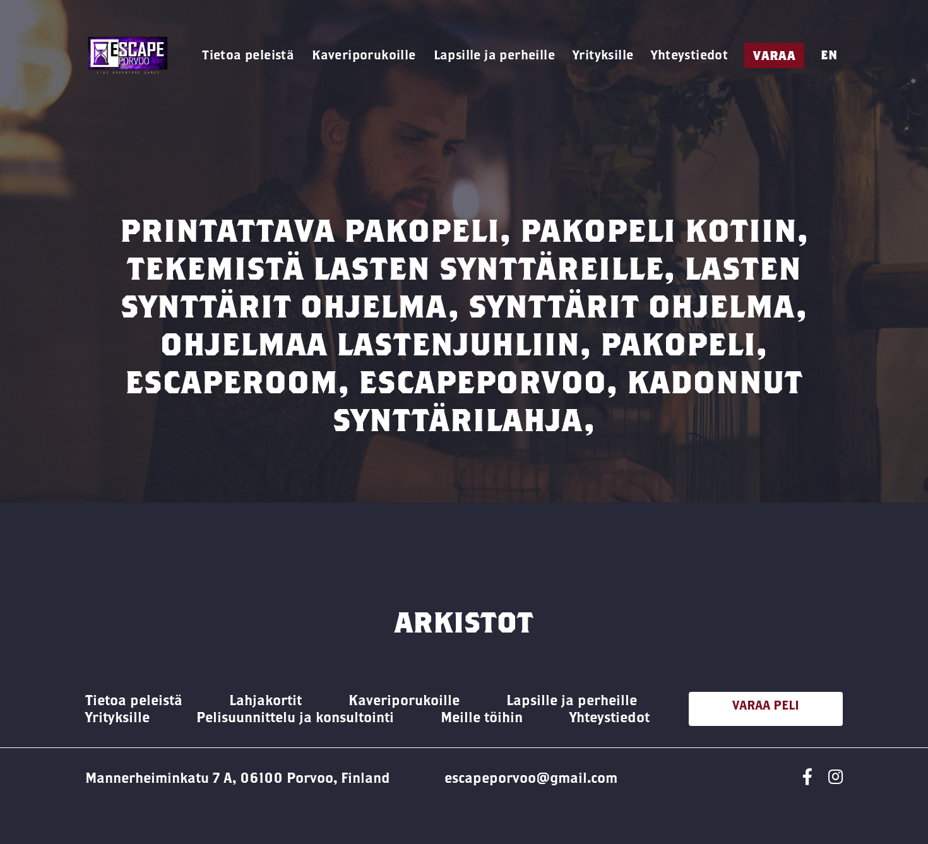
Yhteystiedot (689, 54)
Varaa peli (765, 705)
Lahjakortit (265, 700)
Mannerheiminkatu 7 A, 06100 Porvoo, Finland (237, 778)
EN (829, 54)
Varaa (774, 55)
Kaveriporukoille (363, 54)
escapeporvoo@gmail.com (530, 778)
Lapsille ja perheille (494, 54)
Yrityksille (603, 54)
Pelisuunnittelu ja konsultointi (295, 717)
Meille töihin (482, 717)
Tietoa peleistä (248, 54)
